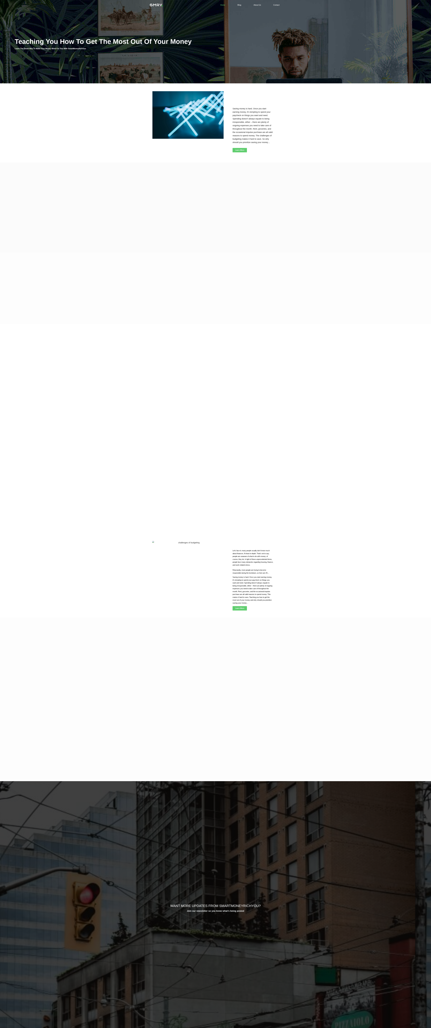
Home (222, 5)
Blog (239, 5)
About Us (257, 5)
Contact (276, 5)
